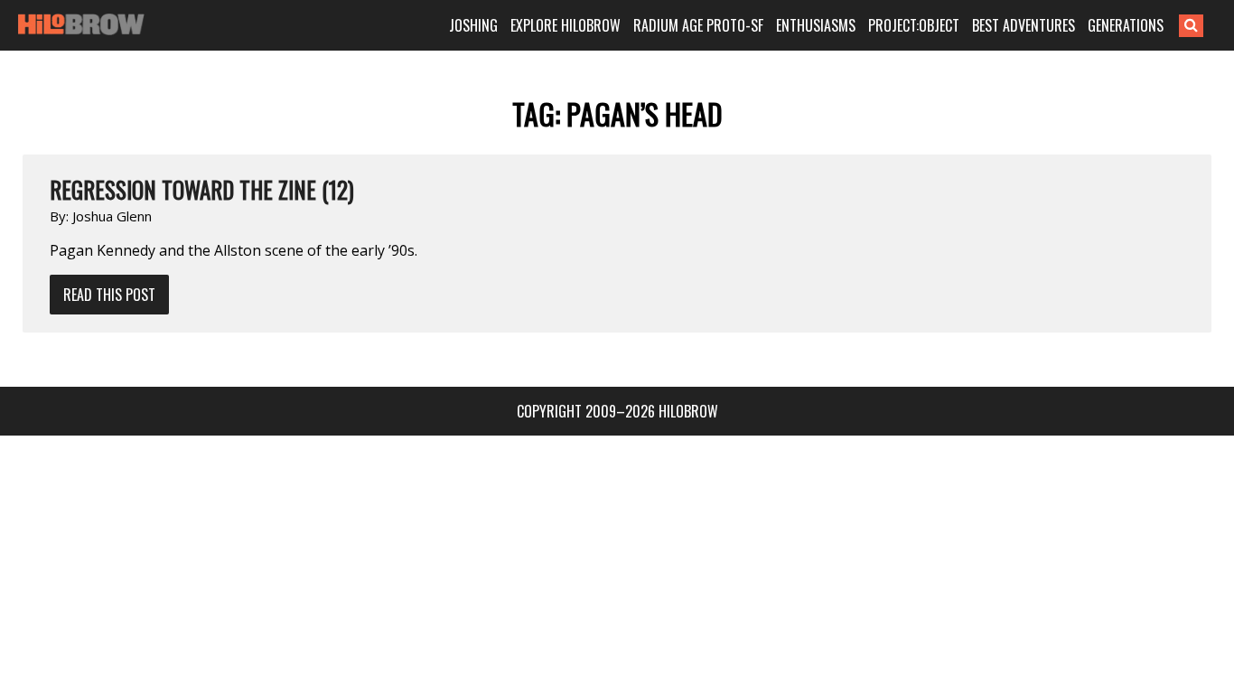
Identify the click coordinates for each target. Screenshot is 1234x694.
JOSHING (473, 25)
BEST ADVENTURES (1023, 25)
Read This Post (109, 294)
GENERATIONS (1126, 25)
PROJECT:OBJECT (913, 25)
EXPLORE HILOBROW (565, 25)
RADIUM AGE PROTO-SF (698, 25)
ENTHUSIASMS (815, 25)
